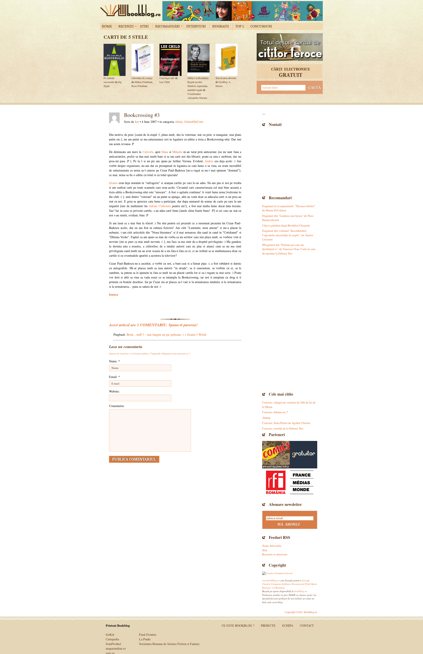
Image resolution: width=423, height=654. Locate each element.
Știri (144, 26)
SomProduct (113, 644)
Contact (307, 625)
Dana (164, 152)
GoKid (110, 634)
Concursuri (261, 26)
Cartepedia (112, 639)
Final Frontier (147, 634)
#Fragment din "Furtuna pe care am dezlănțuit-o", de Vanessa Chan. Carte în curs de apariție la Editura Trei (288, 249)
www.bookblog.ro (271, 580)
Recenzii (126, 26)
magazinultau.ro (116, 648)
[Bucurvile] (242, 11)
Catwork (148, 152)
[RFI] (289, 482)
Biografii (220, 26)
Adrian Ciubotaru (160, 206)
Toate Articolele (271, 546)
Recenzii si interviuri (274, 554)
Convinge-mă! (167, 78)
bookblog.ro (131, 10)
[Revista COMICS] (276, 454)
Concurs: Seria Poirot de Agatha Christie (286, 423)
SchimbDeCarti (193, 122)
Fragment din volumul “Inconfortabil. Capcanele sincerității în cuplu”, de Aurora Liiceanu (287, 235)
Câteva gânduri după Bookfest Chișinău (286, 225)
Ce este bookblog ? (238, 625)
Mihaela (177, 152)
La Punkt (144, 639)
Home (107, 26)
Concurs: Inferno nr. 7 (275, 412)
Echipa (287, 625)
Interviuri (196, 26)
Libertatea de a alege (142, 78)
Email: (114, 377)
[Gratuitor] (303, 454)
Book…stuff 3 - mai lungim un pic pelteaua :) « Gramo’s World (166, 334)
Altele (178, 122)
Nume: (114, 361)
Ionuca (113, 294)
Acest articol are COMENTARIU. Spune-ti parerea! (153, 325)
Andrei (209, 161)
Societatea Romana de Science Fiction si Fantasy (169, 644)
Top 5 (239, 26)
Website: (114, 391)
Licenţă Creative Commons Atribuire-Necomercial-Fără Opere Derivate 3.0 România (289, 584)
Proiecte (268, 625)
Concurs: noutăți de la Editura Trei (282, 428)
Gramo (113, 183)
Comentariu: (116, 406)
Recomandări (167, 26)
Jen (137, 122)
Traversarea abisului (225, 78)
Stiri (264, 550)
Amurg (266, 418)
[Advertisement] (289, 160)
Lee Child (165, 82)
